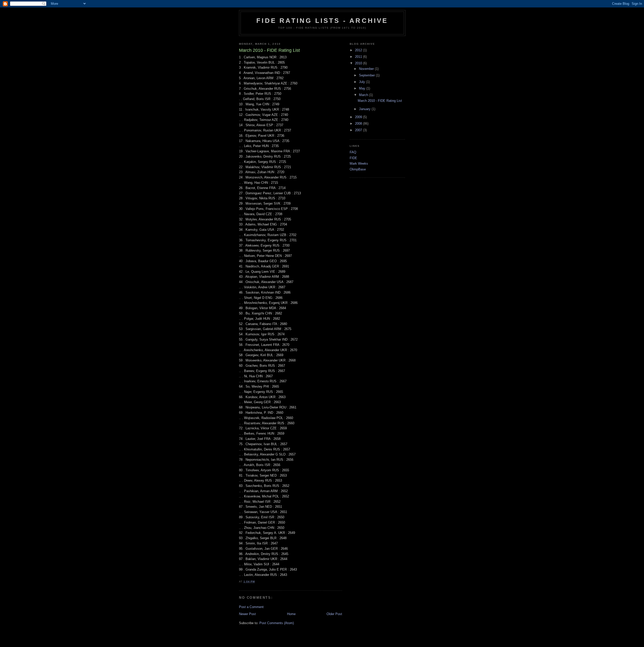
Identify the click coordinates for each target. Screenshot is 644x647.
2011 (359, 57)
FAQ (353, 152)
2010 (359, 63)
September (367, 75)
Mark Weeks (359, 163)
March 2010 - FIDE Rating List (380, 101)
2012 (359, 50)
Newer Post (247, 614)
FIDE (353, 158)
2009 (359, 117)
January (365, 109)
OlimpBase (358, 169)
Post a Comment (251, 607)
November (367, 69)
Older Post (334, 614)
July (362, 82)
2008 (359, 123)
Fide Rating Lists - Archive (322, 20)
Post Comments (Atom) (276, 623)
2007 (359, 130)
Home (291, 614)
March (364, 95)
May (362, 88)
